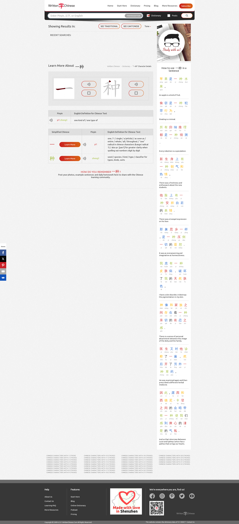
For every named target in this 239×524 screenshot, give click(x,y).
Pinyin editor (133, 16)
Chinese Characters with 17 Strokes (99, 470)
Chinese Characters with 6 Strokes (61, 466)
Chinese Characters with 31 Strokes (174, 462)
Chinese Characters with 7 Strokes (61, 468)
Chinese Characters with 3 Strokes (61, 460)
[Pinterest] (3, 265)
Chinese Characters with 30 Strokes (174, 460)
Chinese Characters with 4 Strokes (61, 462)
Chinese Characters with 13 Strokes (99, 462)
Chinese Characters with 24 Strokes (137, 466)
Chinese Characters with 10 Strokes (99, 455)
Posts (174, 15)
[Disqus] (100, 220)
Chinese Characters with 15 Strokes (99, 466)
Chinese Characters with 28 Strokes (174, 455)
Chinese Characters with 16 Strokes (99, 468)
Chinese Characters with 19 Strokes (137, 455)
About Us (48, 497)
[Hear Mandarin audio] (88, 84)
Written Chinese (113, 66)
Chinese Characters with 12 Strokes (99, 460)
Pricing (147, 5)
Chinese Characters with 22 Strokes (137, 462)
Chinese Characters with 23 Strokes (137, 464)
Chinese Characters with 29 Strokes (174, 458)
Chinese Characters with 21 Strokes (137, 460)
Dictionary (135, 5)
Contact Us (49, 501)
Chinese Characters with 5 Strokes (61, 464)
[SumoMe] (3, 277)
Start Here (122, 5)
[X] (3, 259)
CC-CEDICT (182, 522)
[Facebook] (3, 253)
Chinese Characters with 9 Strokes (61, 472)
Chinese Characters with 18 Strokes (99, 472)
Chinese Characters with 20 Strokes (137, 458)
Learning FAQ (50, 505)
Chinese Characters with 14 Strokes (99, 464)
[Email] (3, 271)
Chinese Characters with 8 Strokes (61, 470)
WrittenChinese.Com (69, 522)
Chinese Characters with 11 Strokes (99, 458)
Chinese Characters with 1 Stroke (61, 455)
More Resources (169, 5)
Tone (147, 26)
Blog (156, 5)
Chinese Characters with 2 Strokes (61, 458)
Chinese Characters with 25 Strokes (137, 468)
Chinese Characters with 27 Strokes (137, 472)
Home (110, 5)
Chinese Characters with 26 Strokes (137, 470)
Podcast (74, 510)
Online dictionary (78, 505)
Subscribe (186, 6)
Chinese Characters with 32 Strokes (174, 464)
